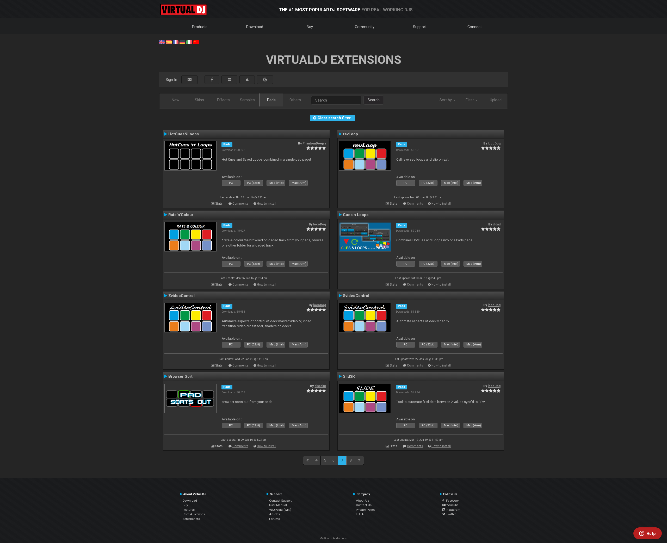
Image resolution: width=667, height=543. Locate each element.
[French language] (175, 42)
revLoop (350, 134)
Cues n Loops (355, 214)
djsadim (320, 386)
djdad (497, 224)
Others (295, 100)
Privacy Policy (365, 510)
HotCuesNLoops (183, 134)
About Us (362, 500)
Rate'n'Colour (180, 214)
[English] (162, 42)
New (175, 100)
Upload (496, 100)
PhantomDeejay (314, 143)
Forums (274, 519)
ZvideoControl (181, 295)
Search (374, 100)
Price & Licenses (194, 514)
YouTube (452, 505)
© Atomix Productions (333, 538)
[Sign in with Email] (189, 79)
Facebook (451, 500)
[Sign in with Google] (265, 79)
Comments (240, 203)
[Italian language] (189, 42)
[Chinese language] (196, 42)
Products (199, 27)
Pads (271, 100)
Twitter (450, 514)
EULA (360, 514)
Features (189, 510)
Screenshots (191, 519)
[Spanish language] (168, 42)
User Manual (278, 505)
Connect (474, 27)
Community (364, 27)
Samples (247, 100)
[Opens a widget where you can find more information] (647, 533)
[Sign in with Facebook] (212, 79)
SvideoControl (356, 295)
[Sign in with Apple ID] (247, 79)
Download (254, 27)
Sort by (446, 100)
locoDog (494, 143)
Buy (310, 27)
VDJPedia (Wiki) (280, 510)
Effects (223, 100)
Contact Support (280, 500)
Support (420, 27)
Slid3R (349, 376)
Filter (470, 100)
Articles (274, 514)
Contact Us (364, 505)
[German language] (182, 42)
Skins (199, 100)
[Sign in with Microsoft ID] (229, 79)
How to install (266, 203)
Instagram (452, 510)
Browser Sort (180, 376)
